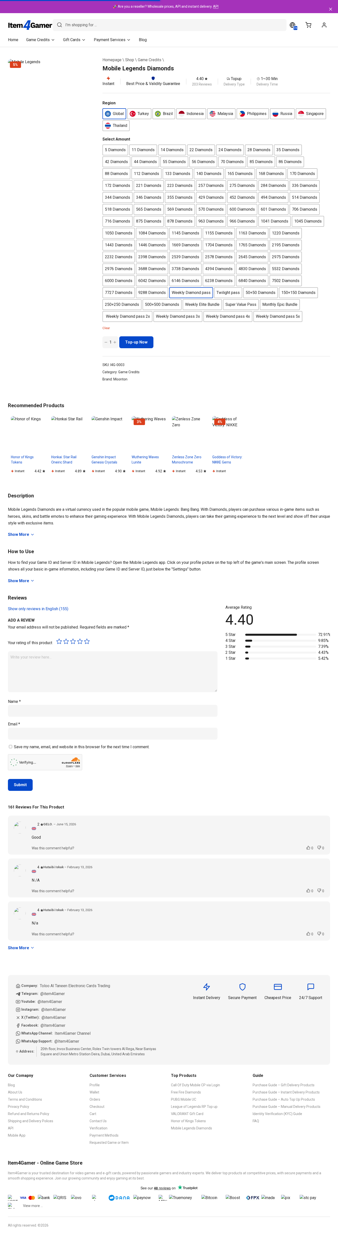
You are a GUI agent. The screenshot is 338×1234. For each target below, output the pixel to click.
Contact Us (98, 1121)
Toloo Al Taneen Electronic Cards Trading (75, 985)
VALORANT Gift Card (187, 1114)
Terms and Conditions (25, 1099)
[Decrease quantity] (106, 342)
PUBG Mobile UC (183, 1099)
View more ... (33, 1206)
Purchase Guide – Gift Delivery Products (283, 1085)
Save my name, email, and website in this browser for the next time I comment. (81, 747)
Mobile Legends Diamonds (191, 1128)
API (215, 6)
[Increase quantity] (115, 342)
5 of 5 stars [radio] (87, 641)
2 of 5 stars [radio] (66, 641)
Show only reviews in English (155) (38, 608)
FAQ (256, 1121)
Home (13, 39)
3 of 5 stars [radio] (73, 641)
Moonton (120, 379)
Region (109, 103)
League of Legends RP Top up (194, 1107)
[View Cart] (308, 25)
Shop (129, 59)
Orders (95, 1099)
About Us (15, 1092)
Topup (236, 78)
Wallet (94, 1092)
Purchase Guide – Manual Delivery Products (286, 1107)
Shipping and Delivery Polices (30, 1121)
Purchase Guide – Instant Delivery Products (286, 1092)
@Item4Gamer (53, 1025)
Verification (98, 1128)
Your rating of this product (30, 642)
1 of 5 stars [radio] (59, 641)
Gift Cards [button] (71, 39)
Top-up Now (136, 342)
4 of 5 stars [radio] (80, 641)
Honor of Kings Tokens (188, 1121)
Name (14, 701)
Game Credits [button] (38, 39)
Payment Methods (104, 1135)
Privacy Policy (18, 1107)
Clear (106, 328)
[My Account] (324, 25)
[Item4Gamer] (30, 25)
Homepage (111, 59)
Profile (95, 1085)
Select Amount (116, 139)
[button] (114, 113)
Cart (93, 1114)
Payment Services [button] (109, 39)
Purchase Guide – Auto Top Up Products (284, 1099)
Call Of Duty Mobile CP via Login (195, 1085)
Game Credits (149, 59)
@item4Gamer (52, 993)
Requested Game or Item (109, 1143)
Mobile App (16, 1135)
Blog (143, 39)
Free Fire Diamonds (186, 1092)
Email (14, 724)
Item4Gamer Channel (73, 1033)
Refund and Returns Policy (28, 1114)
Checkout (97, 1107)
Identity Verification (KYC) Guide (277, 1114)
